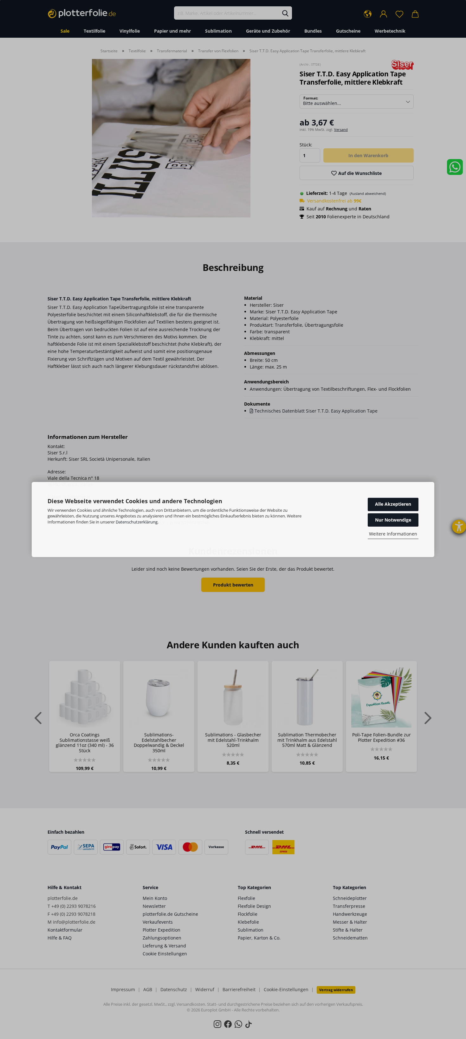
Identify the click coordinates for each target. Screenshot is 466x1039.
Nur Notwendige (393, 520)
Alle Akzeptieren (393, 504)
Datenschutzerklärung (137, 522)
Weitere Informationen (393, 534)
